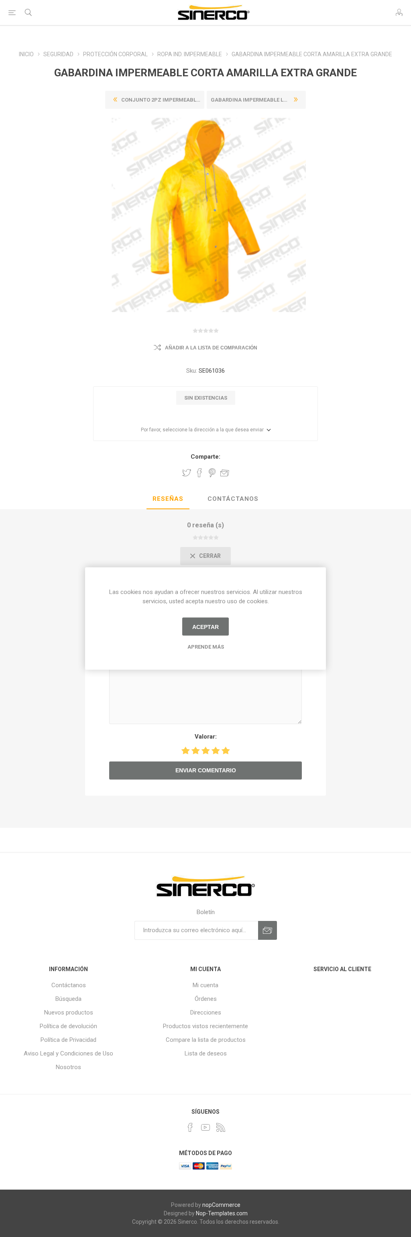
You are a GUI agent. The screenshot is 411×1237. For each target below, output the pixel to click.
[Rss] (220, 1127)
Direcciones (205, 1012)
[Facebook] (190, 1127)
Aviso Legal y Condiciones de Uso (68, 1053)
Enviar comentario (205, 770)
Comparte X (186, 472)
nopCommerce (221, 1205)
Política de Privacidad (68, 1039)
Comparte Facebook (199, 472)
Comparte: (205, 456)
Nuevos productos (68, 1012)
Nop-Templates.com (222, 1213)
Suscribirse (267, 930)
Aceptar (205, 626)
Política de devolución (68, 1026)
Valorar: (206, 736)
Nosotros (68, 1067)
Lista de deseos (206, 1053)
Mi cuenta (205, 985)
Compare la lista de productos (206, 1039)
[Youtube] (205, 1127)
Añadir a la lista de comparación (211, 348)
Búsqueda (68, 998)
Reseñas (168, 498)
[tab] (167, 499)
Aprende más (205, 647)
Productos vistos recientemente (205, 1026)
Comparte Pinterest (212, 472)
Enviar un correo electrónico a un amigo (224, 472)
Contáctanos (233, 498)
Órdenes (206, 998)
